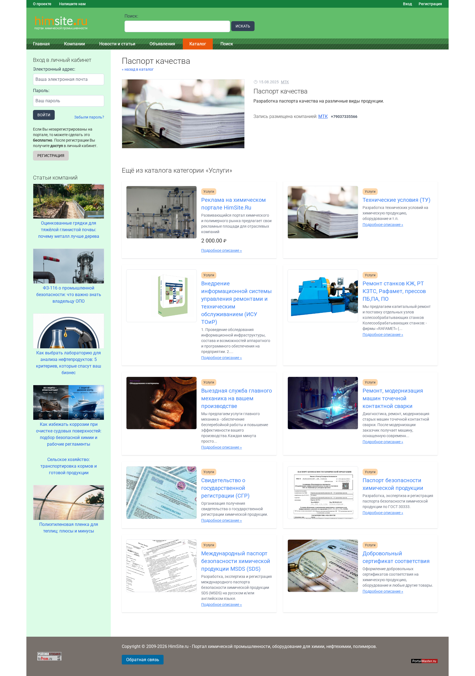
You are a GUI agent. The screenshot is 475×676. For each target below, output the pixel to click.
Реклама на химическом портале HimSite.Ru (233, 204)
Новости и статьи (117, 43)
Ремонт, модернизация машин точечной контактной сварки (393, 398)
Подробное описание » (221, 250)
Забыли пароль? (89, 117)
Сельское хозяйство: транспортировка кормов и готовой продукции (68, 466)
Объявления (162, 43)
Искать (243, 26)
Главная (41, 43)
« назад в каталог (138, 69)
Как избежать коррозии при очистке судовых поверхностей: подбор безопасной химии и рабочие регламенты (68, 434)
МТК (285, 82)
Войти (43, 115)
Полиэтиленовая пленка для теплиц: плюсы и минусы (68, 528)
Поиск (226, 43)
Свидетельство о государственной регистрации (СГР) (225, 488)
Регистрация (430, 4)
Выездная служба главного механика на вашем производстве (236, 398)
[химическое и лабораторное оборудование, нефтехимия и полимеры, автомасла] (72, 23)
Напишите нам (72, 4)
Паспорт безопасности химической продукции (393, 484)
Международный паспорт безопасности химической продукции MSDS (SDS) (235, 561)
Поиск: (131, 16)
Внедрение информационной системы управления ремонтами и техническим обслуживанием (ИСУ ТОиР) (236, 302)
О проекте (42, 4)
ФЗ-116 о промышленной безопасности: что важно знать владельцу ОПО (68, 294)
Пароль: (41, 90)
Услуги (208, 192)
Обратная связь (142, 659)
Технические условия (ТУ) (396, 200)
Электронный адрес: (54, 69)
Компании (74, 43)
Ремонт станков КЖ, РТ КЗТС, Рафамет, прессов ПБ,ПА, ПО (394, 291)
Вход (407, 4)
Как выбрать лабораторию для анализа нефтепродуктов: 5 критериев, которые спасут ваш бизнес (68, 362)
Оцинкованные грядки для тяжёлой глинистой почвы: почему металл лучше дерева (68, 229)
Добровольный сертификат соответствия (396, 557)
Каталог (197, 43)
